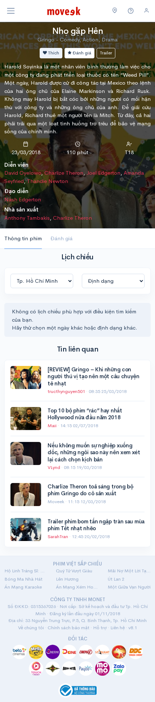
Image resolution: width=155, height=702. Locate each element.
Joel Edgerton (103, 172)
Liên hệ (117, 628)
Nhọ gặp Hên (77, 31)
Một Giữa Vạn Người (129, 587)
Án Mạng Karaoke (23, 587)
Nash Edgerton (22, 199)
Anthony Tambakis (27, 217)
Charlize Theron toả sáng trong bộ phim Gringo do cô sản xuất (90, 490)
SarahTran (58, 536)
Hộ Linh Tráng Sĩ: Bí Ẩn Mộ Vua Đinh (25, 571)
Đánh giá (81, 53)
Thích (53, 53)
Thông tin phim (23, 238)
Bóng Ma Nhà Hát (23, 579)
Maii (53, 425)
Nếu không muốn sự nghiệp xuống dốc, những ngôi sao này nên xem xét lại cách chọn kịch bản (94, 452)
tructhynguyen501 (67, 391)
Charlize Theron (63, 172)
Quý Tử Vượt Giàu (74, 571)
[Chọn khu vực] (115, 10)
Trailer (106, 53)
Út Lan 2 (116, 579)
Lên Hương (67, 579)
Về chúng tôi (31, 628)
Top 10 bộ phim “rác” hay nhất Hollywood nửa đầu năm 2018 (85, 414)
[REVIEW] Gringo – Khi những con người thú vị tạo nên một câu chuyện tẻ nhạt (94, 376)
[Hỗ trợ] (131, 11)
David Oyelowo (22, 172)
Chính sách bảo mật (68, 628)
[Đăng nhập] (146, 10)
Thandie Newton (47, 181)
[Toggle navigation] (11, 10)
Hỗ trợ (100, 628)
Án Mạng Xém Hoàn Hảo (77, 587)
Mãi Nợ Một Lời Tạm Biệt (129, 571)
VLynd (54, 467)
